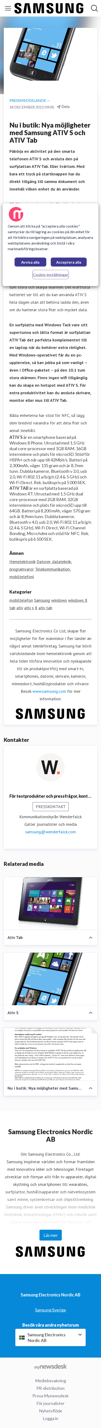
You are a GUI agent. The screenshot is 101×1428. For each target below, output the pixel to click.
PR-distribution (50, 1388)
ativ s (29, 607)
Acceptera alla (68, 262)
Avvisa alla (30, 262)
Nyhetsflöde (50, 1410)
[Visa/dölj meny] (8, 8)
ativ (19, 607)
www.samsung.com (49, 691)
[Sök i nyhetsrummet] (94, 8)
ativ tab (45, 607)
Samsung (42, 600)
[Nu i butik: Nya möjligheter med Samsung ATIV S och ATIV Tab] (50, 1054)
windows (59, 600)
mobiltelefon (21, 600)
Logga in (50, 1418)
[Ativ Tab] (50, 903)
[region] (51, 244)
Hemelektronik (22, 561)
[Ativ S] (50, 979)
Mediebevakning (50, 1380)
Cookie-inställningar (50, 275)
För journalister (50, 1403)
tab (12, 607)
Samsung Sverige (50, 1309)
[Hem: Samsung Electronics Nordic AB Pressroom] (49, 8)
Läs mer (50, 1235)
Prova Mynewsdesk (50, 1395)
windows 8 (77, 600)
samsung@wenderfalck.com (50, 831)
